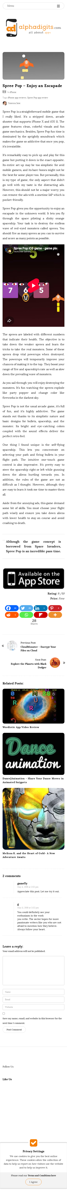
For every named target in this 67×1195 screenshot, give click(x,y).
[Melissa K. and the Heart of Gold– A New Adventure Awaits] (33, 819)
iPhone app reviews (17, 97)
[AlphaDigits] (33, 28)
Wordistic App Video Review (21, 727)
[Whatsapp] (26, 615)
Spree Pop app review (37, 97)
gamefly (22, 883)
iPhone (13, 92)
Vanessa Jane (14, 103)
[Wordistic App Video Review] (33, 706)
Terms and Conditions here (42, 1175)
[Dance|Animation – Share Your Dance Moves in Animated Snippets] (33, 754)
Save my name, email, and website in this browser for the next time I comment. (32, 1021)
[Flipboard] (41, 615)
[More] (55, 615)
